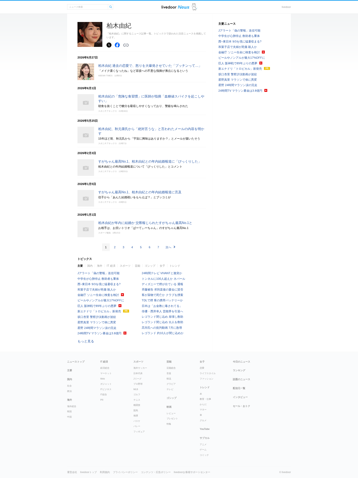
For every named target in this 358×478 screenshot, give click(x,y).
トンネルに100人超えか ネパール (163, 278)
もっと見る (85, 341)
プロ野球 (138, 384)
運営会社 (72, 472)
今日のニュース (241, 361)
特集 (169, 424)
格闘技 (136, 405)
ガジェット (106, 384)
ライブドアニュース (175, 7)
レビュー (171, 413)
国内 (90, 265)
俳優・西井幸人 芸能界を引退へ (162, 311)
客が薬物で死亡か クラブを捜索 (162, 295)
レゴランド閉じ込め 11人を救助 (162, 322)
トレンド (174, 265)
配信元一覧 (239, 388)
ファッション (206, 378)
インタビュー (240, 397)
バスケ (136, 421)
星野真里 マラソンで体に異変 (96, 322)
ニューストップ (76, 361)
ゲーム (203, 449)
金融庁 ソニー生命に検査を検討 (98, 295)
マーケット (106, 373)
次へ (168, 247)
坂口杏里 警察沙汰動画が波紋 (96, 317)
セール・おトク (241, 406)
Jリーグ (137, 378)
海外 (99, 265)
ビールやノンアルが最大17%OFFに (100, 300)
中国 (69, 417)
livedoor (286, 7)
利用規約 (105, 472)
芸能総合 (171, 368)
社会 (69, 385)
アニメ (203, 444)
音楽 (169, 373)
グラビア (171, 384)
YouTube (205, 429)
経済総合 (104, 368)
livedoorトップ (88, 472)
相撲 (135, 415)
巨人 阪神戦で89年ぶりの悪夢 (96, 306)
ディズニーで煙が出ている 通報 (162, 284)
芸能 (137, 265)
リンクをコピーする (126, 45)
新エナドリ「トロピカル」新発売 (99, 311)
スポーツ (125, 265)
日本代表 (138, 373)
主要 (80, 265)
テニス (136, 400)
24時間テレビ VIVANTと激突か (162, 273)
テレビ (170, 389)
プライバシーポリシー (125, 472)
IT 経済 (111, 265)
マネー (203, 409)
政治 (69, 391)
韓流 (169, 378)
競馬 (135, 410)
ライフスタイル (208, 373)
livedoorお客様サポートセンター (192, 472)
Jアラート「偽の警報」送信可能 (98, 273)
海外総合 (71, 406)
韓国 (69, 411)
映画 (169, 406)
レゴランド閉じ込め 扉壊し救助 (162, 316)
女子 (162, 265)
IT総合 (103, 394)
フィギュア (139, 431)
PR (101, 400)
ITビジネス (105, 389)
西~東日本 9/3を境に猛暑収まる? (99, 284)
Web (102, 378)
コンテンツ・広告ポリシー (156, 472)
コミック (204, 455)
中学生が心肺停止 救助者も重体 (98, 278)
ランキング (239, 370)
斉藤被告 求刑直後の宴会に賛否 (162, 289)
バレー (136, 426)
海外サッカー (140, 368)
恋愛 (202, 368)
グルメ (203, 420)
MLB (135, 389)
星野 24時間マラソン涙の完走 (96, 328)
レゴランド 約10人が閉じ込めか (163, 333)
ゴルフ (136, 394)
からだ (203, 404)
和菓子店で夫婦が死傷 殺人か (96, 289)
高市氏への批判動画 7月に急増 (162, 327)
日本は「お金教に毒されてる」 (162, 306)
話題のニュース (241, 379)
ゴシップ (150, 265)
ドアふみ (194, 7)
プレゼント (172, 418)
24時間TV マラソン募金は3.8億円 (99, 333)
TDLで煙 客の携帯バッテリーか (162, 300)
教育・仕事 (205, 399)
